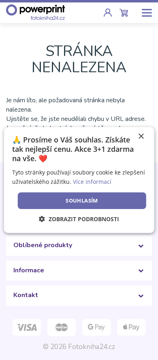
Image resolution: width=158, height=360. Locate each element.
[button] (79, 219)
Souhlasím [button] (82, 200)
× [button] (141, 137)
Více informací (92, 181)
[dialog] (79, 180)
